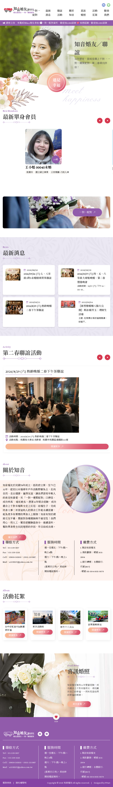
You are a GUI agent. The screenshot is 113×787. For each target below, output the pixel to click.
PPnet (107, 783)
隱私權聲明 (21, 783)
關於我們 (12, 537)
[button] (100, 120)
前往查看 (77, 704)
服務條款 (7, 783)
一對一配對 (85, 212)
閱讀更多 (55, 446)
